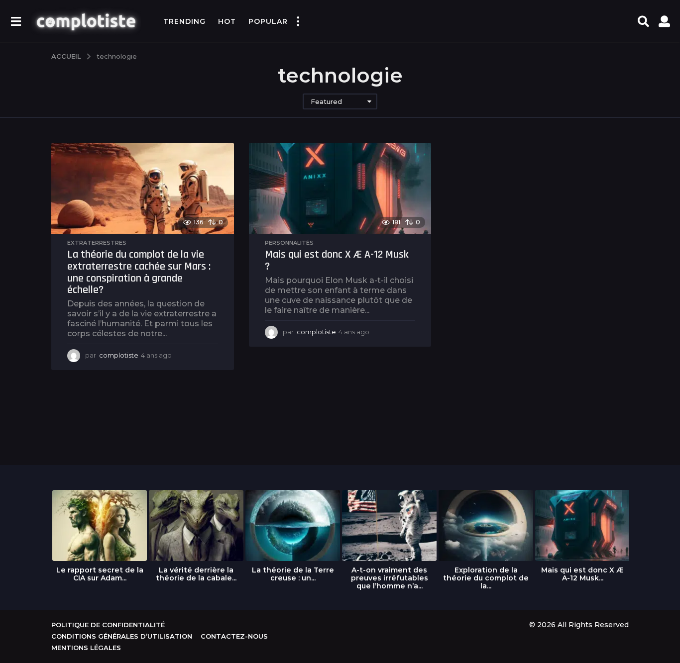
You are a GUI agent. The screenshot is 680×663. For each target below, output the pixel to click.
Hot (227, 21)
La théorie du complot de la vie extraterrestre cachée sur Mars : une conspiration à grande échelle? (139, 272)
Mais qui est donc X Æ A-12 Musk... (582, 574)
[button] (15, 21)
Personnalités (289, 243)
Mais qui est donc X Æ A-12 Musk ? (337, 261)
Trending (184, 21)
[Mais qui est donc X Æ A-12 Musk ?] (340, 188)
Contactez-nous (234, 636)
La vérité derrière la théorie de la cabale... (196, 574)
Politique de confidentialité (108, 625)
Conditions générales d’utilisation (121, 636)
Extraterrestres (96, 243)
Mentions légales (86, 648)
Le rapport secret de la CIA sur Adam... (99, 574)
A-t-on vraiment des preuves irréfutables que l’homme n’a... (389, 578)
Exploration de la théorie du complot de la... (486, 578)
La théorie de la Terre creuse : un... (293, 574)
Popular (268, 21)
